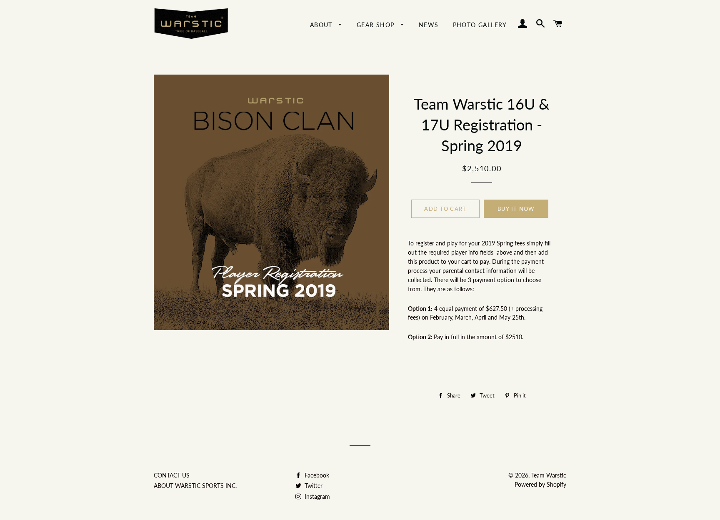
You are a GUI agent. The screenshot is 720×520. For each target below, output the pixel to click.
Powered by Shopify (540, 484)
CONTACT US (172, 475)
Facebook (316, 475)
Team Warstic (548, 475)
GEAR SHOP (377, 24)
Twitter (312, 485)
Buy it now (516, 208)
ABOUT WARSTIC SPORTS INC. (195, 485)
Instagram (316, 496)
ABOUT (322, 24)
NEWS (429, 24)
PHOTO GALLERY (480, 24)
